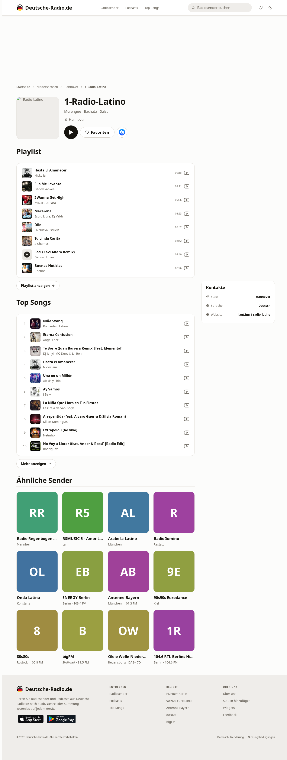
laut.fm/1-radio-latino (254, 314)
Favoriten (100, 132)
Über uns (229, 694)
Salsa (104, 111)
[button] (37, 512)
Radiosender (109, 8)
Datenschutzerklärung (230, 737)
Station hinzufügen (237, 701)
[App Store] (30, 719)
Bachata (90, 111)
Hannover (71, 87)
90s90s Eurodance (170, 597)
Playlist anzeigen (35, 285)
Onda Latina (28, 597)
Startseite (23, 87)
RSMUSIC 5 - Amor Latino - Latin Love (82, 538)
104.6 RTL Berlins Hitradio (174, 656)
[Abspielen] (71, 132)
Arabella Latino (122, 538)
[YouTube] (186, 172)
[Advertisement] (146, 50)
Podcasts (131, 8)
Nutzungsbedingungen (261, 737)
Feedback (229, 715)
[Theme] (270, 7)
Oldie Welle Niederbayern (128, 656)
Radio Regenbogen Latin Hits (37, 538)
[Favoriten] (260, 7)
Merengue (72, 111)
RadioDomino (166, 538)
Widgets (229, 708)
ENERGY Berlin (76, 597)
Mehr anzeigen (33, 463)
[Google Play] (61, 719)
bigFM (68, 656)
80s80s (23, 656)
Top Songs (152, 8)
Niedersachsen (47, 87)
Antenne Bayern (123, 597)
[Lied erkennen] (122, 132)
